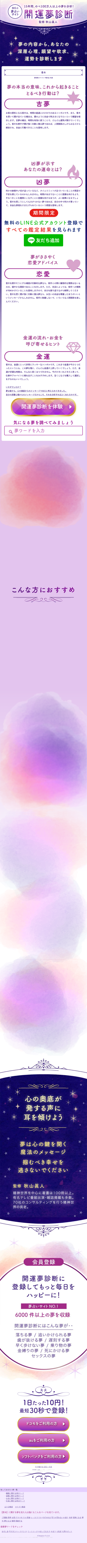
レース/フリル (36, 1517)
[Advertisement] (43, 147)
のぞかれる (46, 1517)
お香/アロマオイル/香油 (21, 1517)
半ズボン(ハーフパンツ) (18, 1531)
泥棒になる (77, 1517)
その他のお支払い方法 (43, 1466)
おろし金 (5, 1531)
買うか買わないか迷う (59, 1517)
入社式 (58, 1531)
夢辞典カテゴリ (39, 77)
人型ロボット (67, 1531)
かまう (53, 1531)
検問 (13, 1521)
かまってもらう (44, 1531)
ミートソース (33, 1531)
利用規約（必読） (36, 1469)
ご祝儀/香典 (6, 1517)
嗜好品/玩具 (49, 77)
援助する (18, 1521)
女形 (70, 1517)
